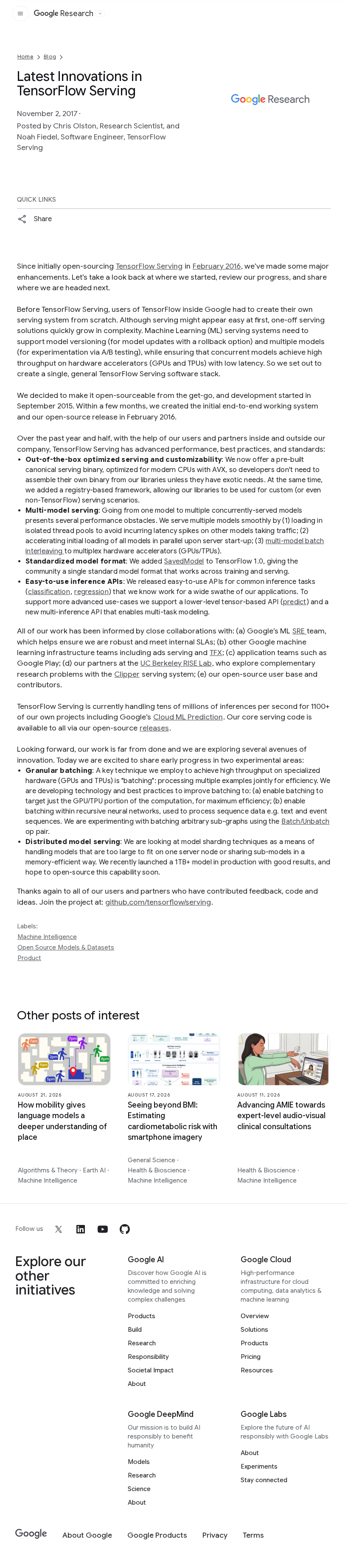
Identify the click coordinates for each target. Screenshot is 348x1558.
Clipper (127, 674)
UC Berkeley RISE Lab (176, 663)
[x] (58, 1229)
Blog (50, 56)
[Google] (31, 1534)
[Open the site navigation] (20, 13)
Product (29, 958)
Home (25, 56)
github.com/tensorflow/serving (158, 902)
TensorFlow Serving (149, 266)
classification (49, 592)
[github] (125, 1229)
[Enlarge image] (323, 125)
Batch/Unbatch (305, 821)
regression (91, 592)
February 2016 (217, 266)
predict (294, 602)
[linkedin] (80, 1229)
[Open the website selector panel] (100, 13)
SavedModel (184, 561)
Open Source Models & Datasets (65, 947)
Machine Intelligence (47, 937)
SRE (299, 631)
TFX (216, 652)
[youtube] (103, 1229)
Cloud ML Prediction (188, 717)
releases (154, 728)
